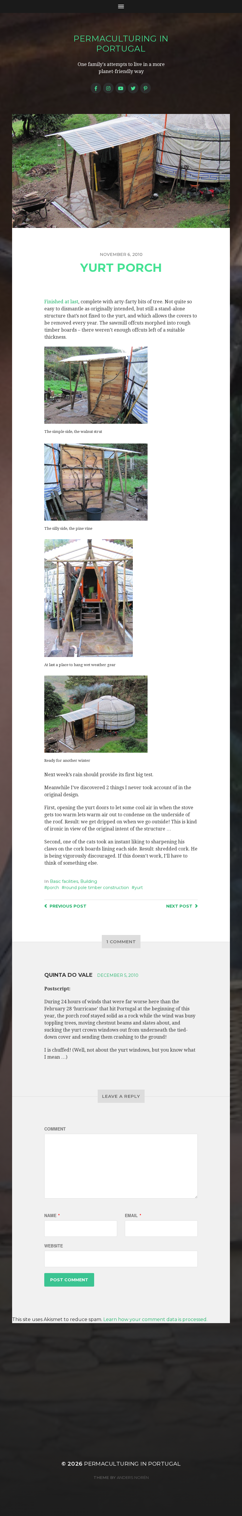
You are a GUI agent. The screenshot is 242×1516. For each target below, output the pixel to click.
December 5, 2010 (117, 975)
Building (88, 881)
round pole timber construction (97, 887)
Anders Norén (133, 1477)
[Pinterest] (145, 88)
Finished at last (61, 301)
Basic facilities (64, 881)
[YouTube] (120, 88)
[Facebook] (96, 88)
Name (52, 1215)
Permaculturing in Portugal (121, 44)
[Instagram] (108, 88)
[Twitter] (133, 88)
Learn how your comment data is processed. (155, 1319)
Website (53, 1246)
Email (133, 1215)
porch (53, 887)
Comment (55, 1129)
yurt (139, 887)
